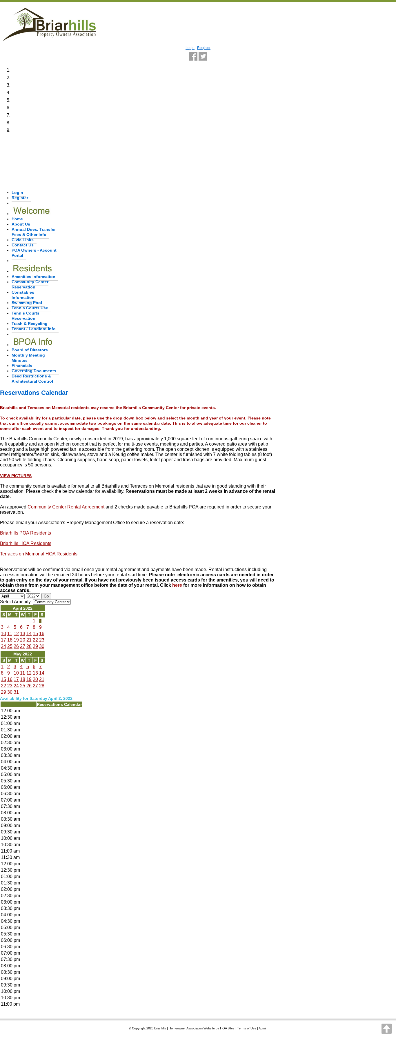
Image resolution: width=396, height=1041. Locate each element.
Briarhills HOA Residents (25, 543)
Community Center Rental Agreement (66, 506)
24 (3, 646)
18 (9, 639)
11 (9, 633)
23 (41, 639)
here (177, 585)
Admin (263, 1028)
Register (203, 48)
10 (3, 633)
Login (190, 48)
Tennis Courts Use (30, 308)
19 (16, 639)
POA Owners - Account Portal (34, 253)
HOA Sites (227, 1028)
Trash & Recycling (30, 323)
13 (22, 633)
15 (35, 633)
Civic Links (23, 239)
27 (22, 646)
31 (16, 692)
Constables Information (23, 295)
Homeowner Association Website (192, 1028)
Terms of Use (246, 1028)
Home (17, 219)
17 (3, 639)
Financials (22, 365)
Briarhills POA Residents (25, 533)
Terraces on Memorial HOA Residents (38, 553)
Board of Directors (30, 350)
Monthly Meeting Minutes (28, 358)
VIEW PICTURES (16, 475)
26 (16, 646)
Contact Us (23, 245)
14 (29, 633)
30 (41, 646)
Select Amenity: (16, 601)
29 (35, 646)
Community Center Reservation (30, 284)
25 (9, 646)
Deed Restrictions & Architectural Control (32, 379)
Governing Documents (34, 370)
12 (16, 633)
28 (29, 646)
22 (35, 639)
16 (41, 633)
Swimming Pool (27, 302)
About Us (21, 224)
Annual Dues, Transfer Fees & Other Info (34, 232)
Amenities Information (33, 276)
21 (29, 639)
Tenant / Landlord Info (34, 328)
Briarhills (160, 1028)
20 (22, 639)
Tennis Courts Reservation (25, 316)
